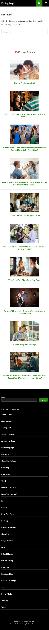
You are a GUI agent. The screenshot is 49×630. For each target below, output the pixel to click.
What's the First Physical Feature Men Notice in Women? (24, 115)
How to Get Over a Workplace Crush (24, 215)
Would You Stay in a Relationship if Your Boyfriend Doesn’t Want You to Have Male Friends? (24, 376)
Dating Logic (8, 3)
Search (4, 397)
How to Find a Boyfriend (24, 83)
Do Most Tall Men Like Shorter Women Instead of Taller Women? (24, 312)
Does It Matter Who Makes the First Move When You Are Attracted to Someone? (24, 183)
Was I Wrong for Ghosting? (24, 344)
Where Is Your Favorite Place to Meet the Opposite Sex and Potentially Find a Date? (24, 148)
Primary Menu (45, 3)
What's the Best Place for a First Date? (24, 280)
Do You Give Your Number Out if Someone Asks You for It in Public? (24, 248)
